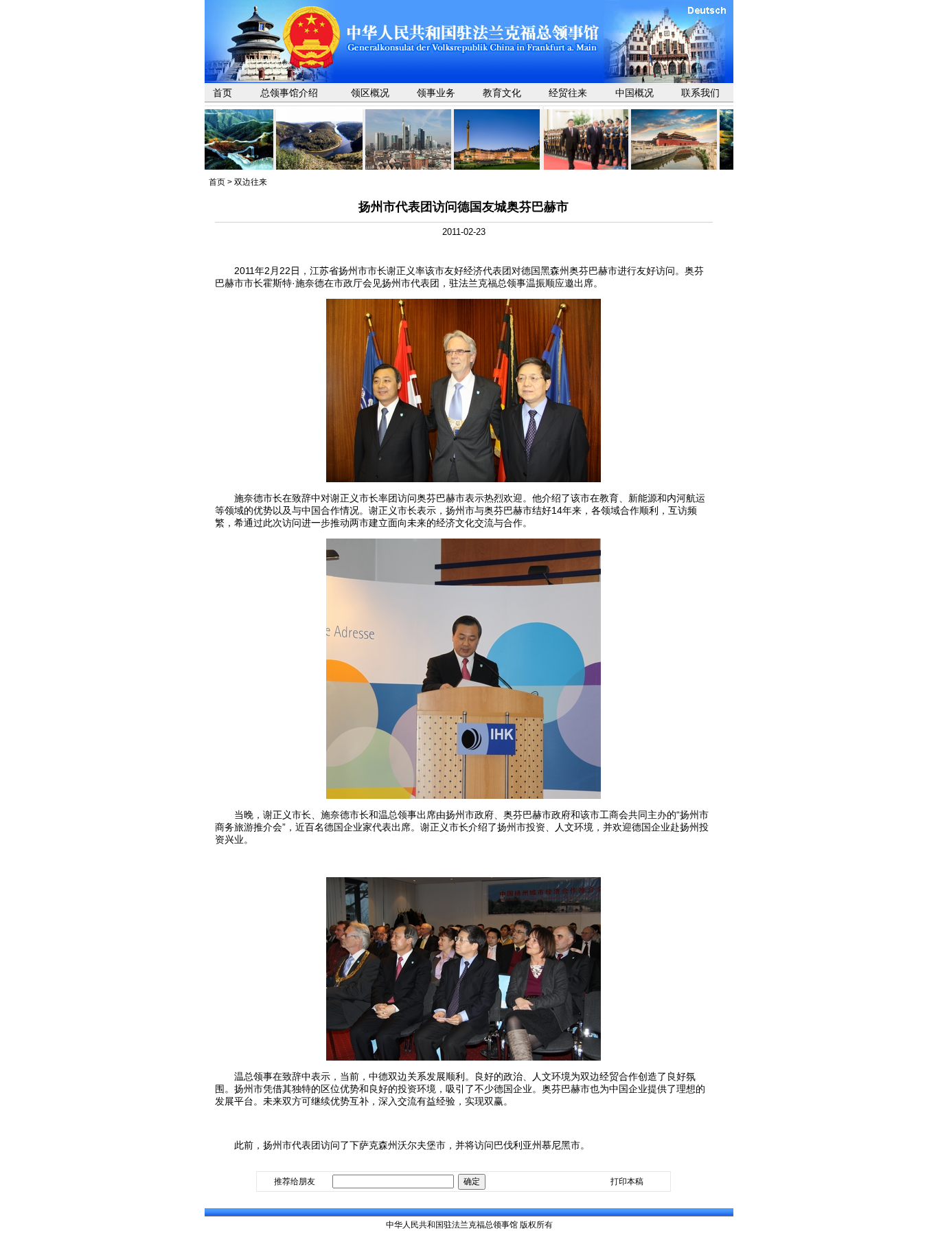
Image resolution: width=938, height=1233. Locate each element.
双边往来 (250, 182)
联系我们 (700, 92)
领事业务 (436, 92)
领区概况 (370, 92)
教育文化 (502, 92)
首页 (222, 92)
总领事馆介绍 (289, 92)
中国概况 (634, 92)
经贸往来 (568, 92)
